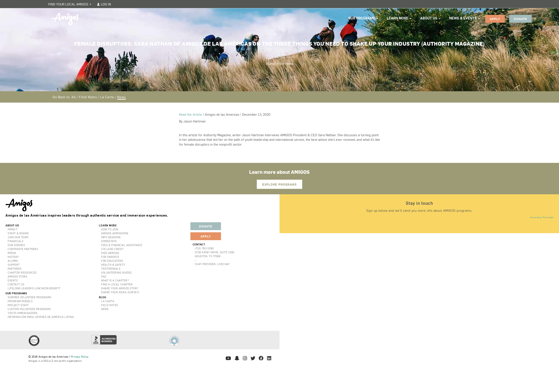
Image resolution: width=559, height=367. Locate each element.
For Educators (112, 260)
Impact (12, 229)
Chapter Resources (22, 272)
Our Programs (362, 18)
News (121, 97)
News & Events (463, 18)
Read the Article (190, 114)
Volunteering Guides (116, 272)
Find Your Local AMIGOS (68, 4)
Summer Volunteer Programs (29, 297)
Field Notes (88, 97)
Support (14, 264)
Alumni (13, 260)
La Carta (107, 97)
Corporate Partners (23, 249)
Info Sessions (111, 237)
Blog (102, 297)
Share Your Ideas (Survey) (120, 292)
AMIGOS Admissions (114, 233)
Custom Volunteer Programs (29, 309)
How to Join (109, 229)
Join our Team (18, 237)
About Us (429, 18)
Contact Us (16, 284)
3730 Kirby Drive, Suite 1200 (214, 252)
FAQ (103, 276)
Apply (495, 19)
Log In (105, 4)
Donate (520, 19)
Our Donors (16, 245)
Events (13, 280)
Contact (199, 244)
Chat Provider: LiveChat (212, 264)
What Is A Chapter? (115, 280)
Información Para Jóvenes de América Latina (41, 317)
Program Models (20, 301)
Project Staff (18, 305)
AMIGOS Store (17, 276)
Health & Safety (113, 264)
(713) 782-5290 (204, 248)
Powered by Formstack (542, 217)
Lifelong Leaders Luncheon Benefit (34, 288)
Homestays (109, 241)
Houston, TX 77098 (208, 256)
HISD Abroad (110, 253)
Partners (14, 268)
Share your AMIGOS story (119, 288)
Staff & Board (18, 233)
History (13, 256)
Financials (15, 241)
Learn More (398, 18)
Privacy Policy (80, 356)
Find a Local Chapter (117, 284)
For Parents (110, 256)
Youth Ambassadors (23, 313)
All (73, 97)
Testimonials (110, 268)
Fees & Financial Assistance (121, 245)
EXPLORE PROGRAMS (279, 184)
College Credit (112, 249)
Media (12, 253)
